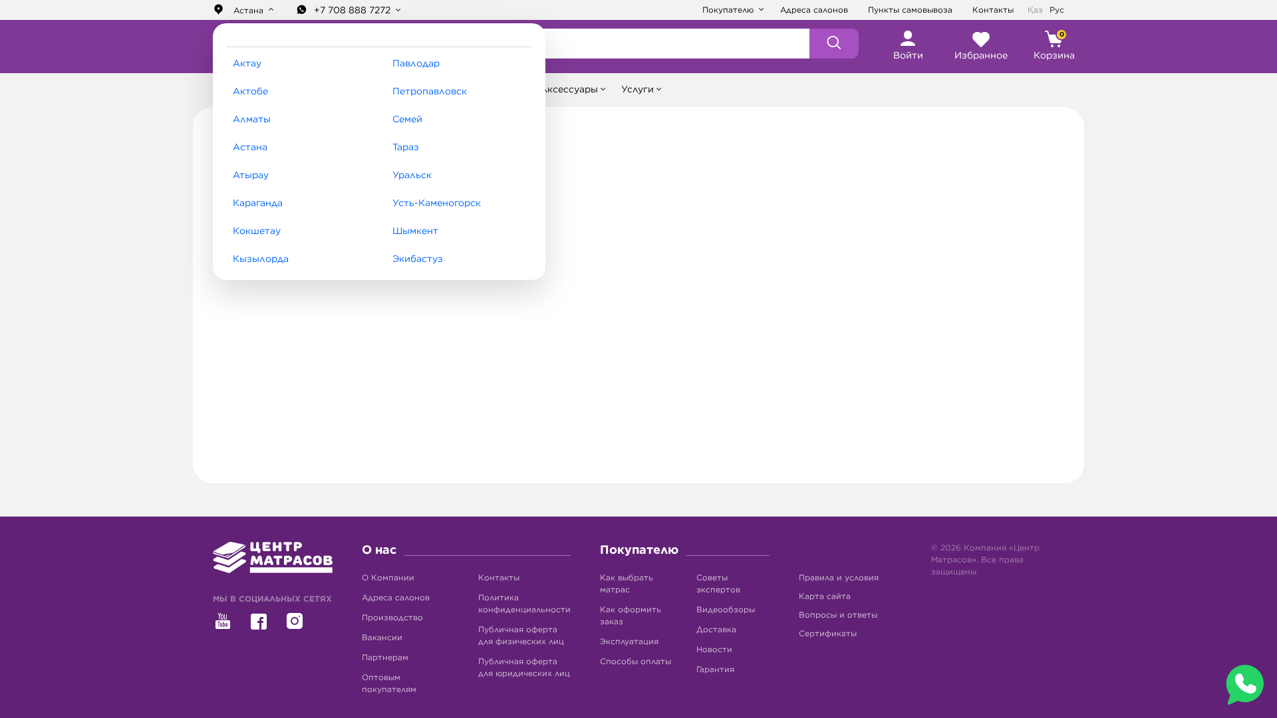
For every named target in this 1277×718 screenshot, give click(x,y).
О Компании (388, 578)
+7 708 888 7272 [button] (353, 10)
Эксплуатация (629, 642)
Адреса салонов (814, 10)
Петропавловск (429, 91)
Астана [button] (248, 11)
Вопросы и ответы (838, 615)
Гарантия (715, 669)
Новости (714, 650)
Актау (247, 63)
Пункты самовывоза (910, 10)
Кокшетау (257, 231)
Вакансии (382, 638)
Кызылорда (261, 259)
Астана (250, 147)
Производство (392, 618)
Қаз (1035, 10)
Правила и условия (839, 578)
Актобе (250, 91)
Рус (1057, 10)
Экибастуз (417, 259)
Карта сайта (825, 596)
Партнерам (385, 657)
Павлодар (416, 63)
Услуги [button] (637, 89)
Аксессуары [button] (569, 89)
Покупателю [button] (729, 10)
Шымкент (415, 231)
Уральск (412, 175)
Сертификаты (828, 634)
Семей (407, 119)
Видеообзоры (725, 610)
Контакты (993, 10)
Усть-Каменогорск (436, 203)
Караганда (258, 203)
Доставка (716, 630)
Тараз (405, 147)
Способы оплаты (635, 661)
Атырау (251, 175)
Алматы (252, 119)
